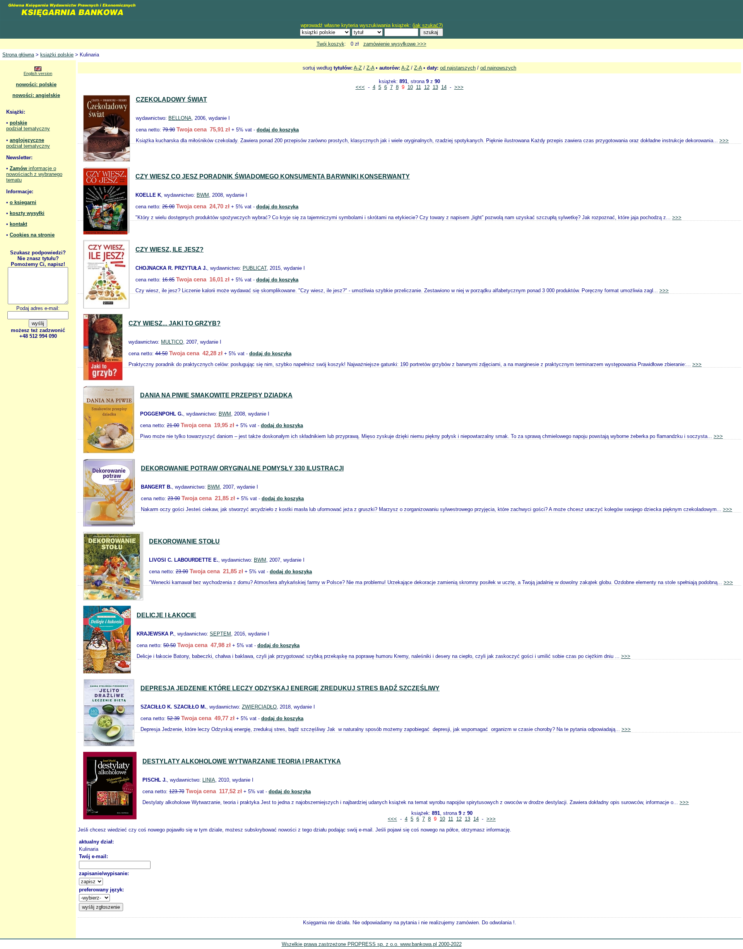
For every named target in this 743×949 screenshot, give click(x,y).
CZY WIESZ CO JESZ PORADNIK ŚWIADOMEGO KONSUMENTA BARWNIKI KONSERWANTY (272, 176)
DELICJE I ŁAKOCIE (166, 615)
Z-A (370, 68)
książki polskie (57, 55)
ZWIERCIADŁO (259, 707)
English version (38, 73)
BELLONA (180, 118)
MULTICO (172, 342)
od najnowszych (498, 68)
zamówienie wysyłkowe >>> (394, 44)
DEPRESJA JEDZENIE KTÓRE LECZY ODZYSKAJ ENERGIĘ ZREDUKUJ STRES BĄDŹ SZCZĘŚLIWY (290, 688)
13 (435, 87)
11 (418, 87)
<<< (360, 87)
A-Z (358, 68)
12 (427, 87)
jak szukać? (427, 25)
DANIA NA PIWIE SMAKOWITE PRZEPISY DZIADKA (216, 395)
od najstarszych (458, 68)
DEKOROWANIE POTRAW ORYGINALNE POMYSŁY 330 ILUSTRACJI (242, 468)
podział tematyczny (28, 128)
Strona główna (18, 55)
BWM (203, 195)
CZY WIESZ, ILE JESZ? (169, 249)
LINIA (208, 780)
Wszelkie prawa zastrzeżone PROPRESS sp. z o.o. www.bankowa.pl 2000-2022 (372, 944)
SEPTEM (220, 634)
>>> (459, 87)
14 (444, 87)
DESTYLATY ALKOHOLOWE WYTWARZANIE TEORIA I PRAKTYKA (241, 761)
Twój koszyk (330, 44)
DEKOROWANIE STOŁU (184, 541)
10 (410, 87)
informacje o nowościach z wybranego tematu (34, 174)
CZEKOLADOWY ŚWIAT (171, 99)
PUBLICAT (255, 268)
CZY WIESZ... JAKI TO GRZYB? (174, 323)
